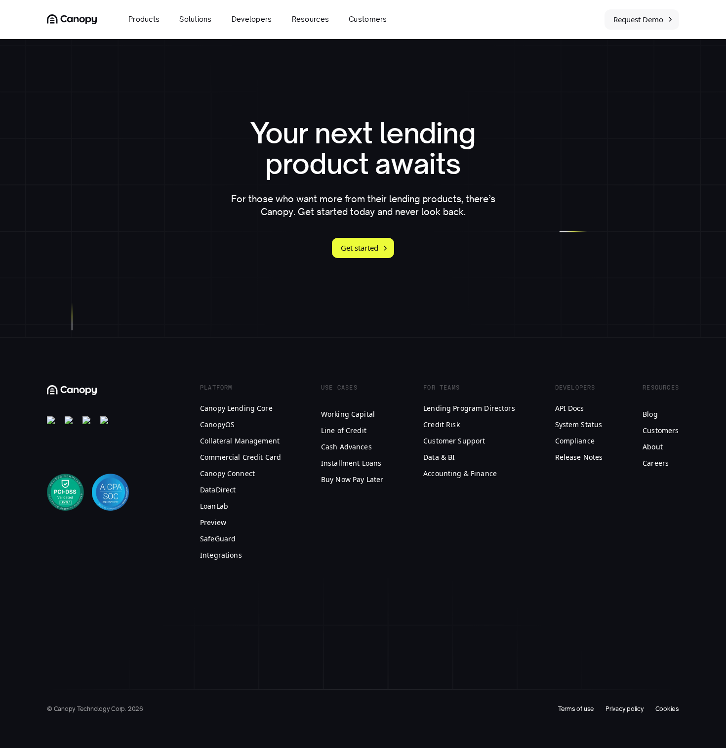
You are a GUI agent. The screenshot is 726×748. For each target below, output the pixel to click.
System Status (579, 424)
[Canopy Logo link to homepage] (72, 19)
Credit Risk (441, 424)
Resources (310, 19)
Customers (368, 19)
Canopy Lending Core (236, 408)
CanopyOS (217, 424)
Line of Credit (343, 430)
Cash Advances (346, 446)
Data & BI (439, 457)
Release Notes (579, 457)
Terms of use (576, 708)
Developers (252, 19)
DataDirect (218, 489)
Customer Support (454, 440)
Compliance (575, 440)
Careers (656, 463)
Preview (213, 522)
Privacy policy (624, 708)
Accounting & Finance (460, 473)
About (653, 446)
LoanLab (214, 506)
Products (144, 19)
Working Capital (348, 414)
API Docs (569, 408)
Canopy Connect (227, 473)
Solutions (195, 19)
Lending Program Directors (469, 408)
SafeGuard (218, 538)
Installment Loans (351, 463)
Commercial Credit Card (240, 457)
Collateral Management (240, 440)
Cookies (667, 708)
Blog (650, 414)
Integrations (221, 555)
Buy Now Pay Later (352, 479)
